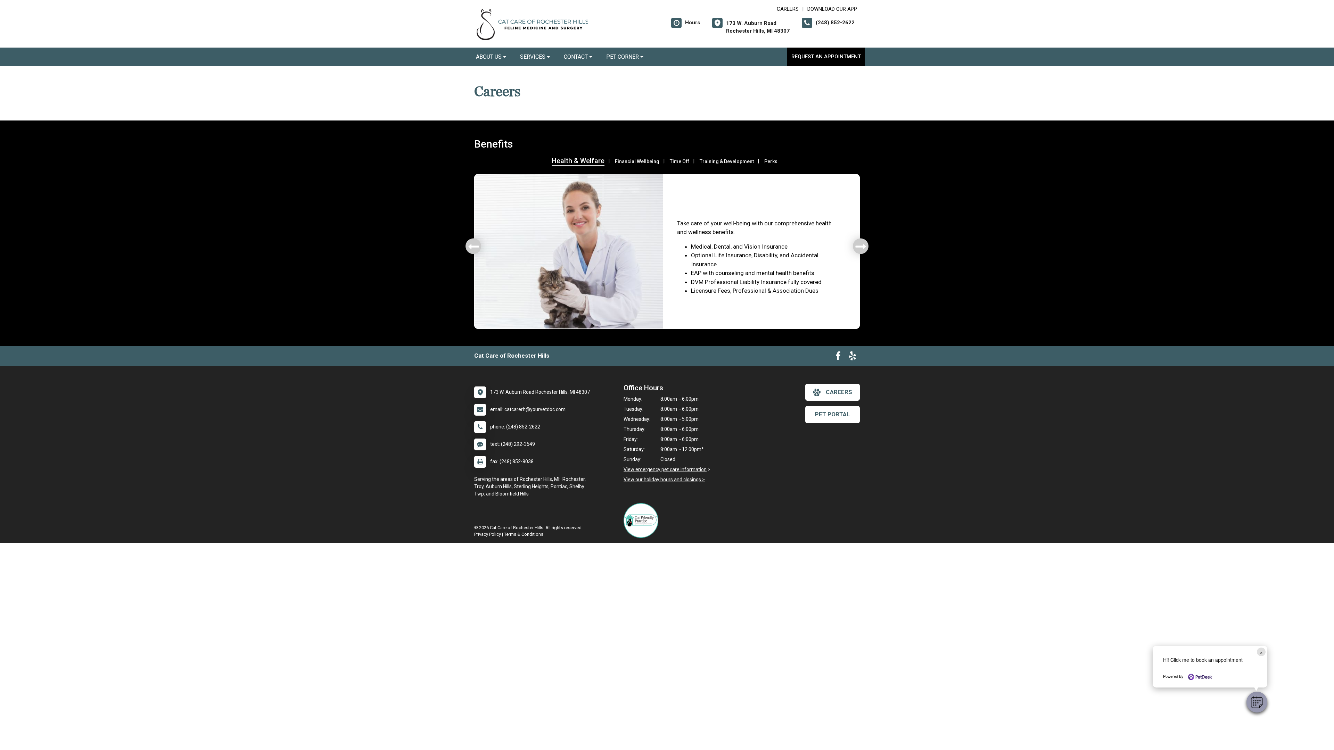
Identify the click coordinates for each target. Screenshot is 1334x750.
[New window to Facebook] (838, 357)
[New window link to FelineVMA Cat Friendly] (643, 520)
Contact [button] (576, 56)
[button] (1256, 702)
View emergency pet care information (665, 469)
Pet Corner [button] (623, 56)
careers (839, 392)
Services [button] (533, 56)
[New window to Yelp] (852, 357)
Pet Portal (832, 414)
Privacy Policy (487, 534)
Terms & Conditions (523, 534)
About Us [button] (489, 56)
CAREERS (788, 9)
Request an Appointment (826, 56)
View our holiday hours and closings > (664, 479)
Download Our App (832, 9)
